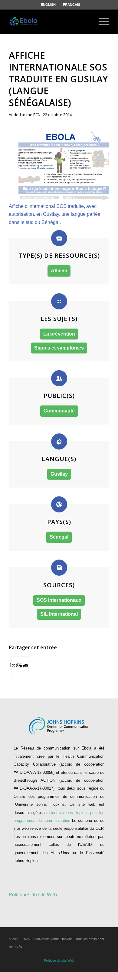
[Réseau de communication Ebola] (24, 21)
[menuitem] (48, 4)
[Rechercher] (85, 21)
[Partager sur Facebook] (10, 665)
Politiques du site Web (33, 894)
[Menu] (101, 21)
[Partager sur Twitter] (13, 665)
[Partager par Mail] (26, 665)
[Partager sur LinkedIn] (22, 665)
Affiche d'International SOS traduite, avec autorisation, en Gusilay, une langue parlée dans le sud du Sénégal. (54, 214)
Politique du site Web (59, 960)
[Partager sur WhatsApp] (18, 665)
